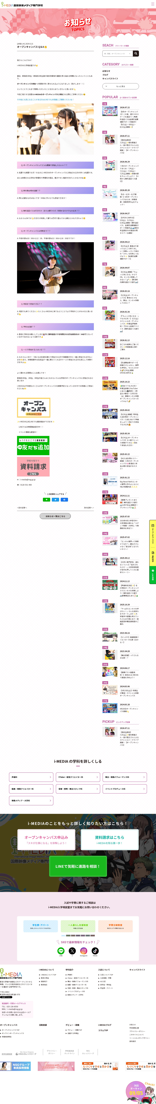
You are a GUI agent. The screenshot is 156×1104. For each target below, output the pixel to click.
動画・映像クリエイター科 (23, 789)
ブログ (105, 74)
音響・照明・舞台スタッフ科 (70, 789)
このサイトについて (136, 1034)
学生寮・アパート (106, 988)
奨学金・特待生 (105, 985)
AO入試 (103, 981)
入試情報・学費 (105, 978)
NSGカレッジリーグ (88, 1052)
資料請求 (132, 1041)
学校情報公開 (134, 1028)
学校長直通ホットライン (69, 1052)
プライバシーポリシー (137, 1031)
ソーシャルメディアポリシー (139, 1038)
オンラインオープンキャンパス (13, 1033)
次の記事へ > (89, 507)
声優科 (14, 777)
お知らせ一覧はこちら (55, 516)
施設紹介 (44, 981)
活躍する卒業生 (73, 1033)
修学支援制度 (7, 1054)
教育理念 (44, 985)
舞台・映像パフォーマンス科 (117, 777)
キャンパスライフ (110, 78)
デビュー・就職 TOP (75, 1030)
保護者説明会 (6, 1036)
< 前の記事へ (22, 507)
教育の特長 (45, 978)
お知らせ (106, 70)
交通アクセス (6, 997)
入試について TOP (106, 975)
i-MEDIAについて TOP (48, 975)
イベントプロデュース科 (115, 789)
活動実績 (43, 1024)
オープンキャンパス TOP (11, 1030)
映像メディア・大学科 (21, 800)
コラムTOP (103, 1030)
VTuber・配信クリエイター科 (70, 777)
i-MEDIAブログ (104, 1024)
